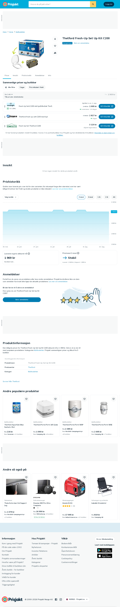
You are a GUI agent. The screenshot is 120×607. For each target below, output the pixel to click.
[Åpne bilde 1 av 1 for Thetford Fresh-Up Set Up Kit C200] (27, 54)
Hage (11, 32)
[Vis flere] (5, 106)
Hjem (5, 32)
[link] (16, 416)
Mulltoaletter (20, 32)
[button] (55, 39)
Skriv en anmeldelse (81, 43)
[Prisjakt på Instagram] (60, 599)
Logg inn (108, 4)
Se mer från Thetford (11, 381)
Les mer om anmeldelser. (58, 281)
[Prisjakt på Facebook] (56, 599)
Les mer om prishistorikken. (62, 189)
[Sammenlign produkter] (55, 53)
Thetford (31, 367)
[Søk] (93, 4)
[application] (60, 224)
